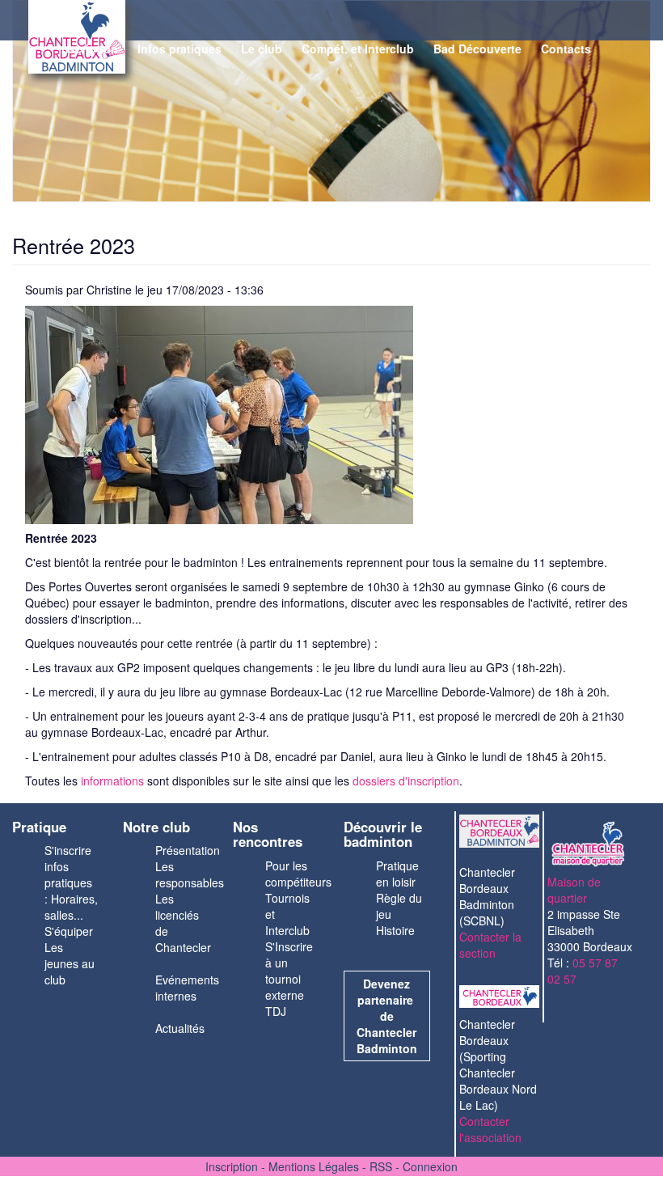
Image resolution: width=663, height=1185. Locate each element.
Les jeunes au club (69, 963)
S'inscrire (67, 850)
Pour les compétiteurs (298, 873)
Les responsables (189, 874)
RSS (381, 1166)
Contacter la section (490, 945)
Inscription (88, 48)
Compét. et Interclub (358, 48)
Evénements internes (187, 987)
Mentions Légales (313, 1166)
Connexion (430, 1166)
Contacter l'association (490, 1129)
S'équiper (68, 931)
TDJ (275, 1011)
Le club (261, 48)
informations (112, 780)
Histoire (395, 930)
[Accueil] (40, 41)
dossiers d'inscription (406, 780)
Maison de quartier (574, 890)
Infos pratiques (179, 48)
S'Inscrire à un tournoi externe (289, 970)
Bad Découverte (477, 48)
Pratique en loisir (397, 873)
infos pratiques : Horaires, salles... (71, 890)
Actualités (180, 1028)
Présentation (187, 850)
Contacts (566, 48)
